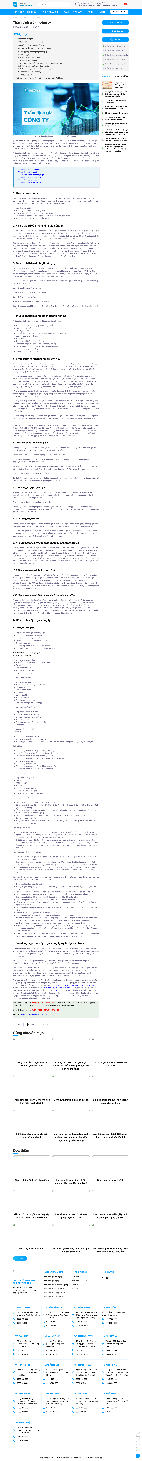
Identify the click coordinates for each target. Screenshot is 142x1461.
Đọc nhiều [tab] (121, 76)
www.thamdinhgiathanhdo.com (34, 1014)
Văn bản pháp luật (79, 1281)
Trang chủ (18, 12)
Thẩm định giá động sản (28, 172)
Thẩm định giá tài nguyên (28, 180)
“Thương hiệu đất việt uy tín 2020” (58, 988)
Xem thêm (20, 1258)
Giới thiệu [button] (31, 12)
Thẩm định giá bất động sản (54, 1277)
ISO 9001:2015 (58, 990)
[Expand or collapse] (97, 34)
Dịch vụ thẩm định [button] (50, 12)
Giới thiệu (76, 1277)
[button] (138, 1456)
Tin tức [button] (91, 12)
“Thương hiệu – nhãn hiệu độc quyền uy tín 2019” (77, 985)
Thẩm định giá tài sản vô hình (30, 182)
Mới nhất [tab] (107, 76)
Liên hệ (103, 12)
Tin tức (75, 1285)
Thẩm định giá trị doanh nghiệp (31, 175)
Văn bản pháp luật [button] (73, 12)
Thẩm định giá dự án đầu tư (29, 177)
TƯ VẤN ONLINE (119, 12)
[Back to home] (23, 4)
